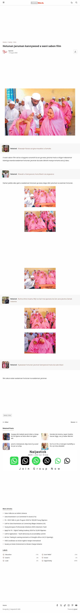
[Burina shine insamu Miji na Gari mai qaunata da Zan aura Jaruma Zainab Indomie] (5, 303)
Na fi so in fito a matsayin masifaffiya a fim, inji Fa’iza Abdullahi (62, 445)
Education (8, 554)
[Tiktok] (65, 606)
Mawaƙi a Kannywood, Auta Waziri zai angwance (36, 174)
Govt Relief (47, 554)
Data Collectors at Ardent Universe (16, 513)
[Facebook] (57, 606)
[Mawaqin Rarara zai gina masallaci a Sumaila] (5, 151)
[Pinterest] (72, 606)
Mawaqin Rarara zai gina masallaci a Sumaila (34, 148)
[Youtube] (76, 606)
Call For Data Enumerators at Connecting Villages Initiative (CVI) (25, 523)
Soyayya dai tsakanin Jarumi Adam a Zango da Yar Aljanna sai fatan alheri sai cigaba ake (25, 436)
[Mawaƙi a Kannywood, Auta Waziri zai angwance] (5, 177)
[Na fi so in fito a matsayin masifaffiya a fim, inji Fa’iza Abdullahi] (44, 449)
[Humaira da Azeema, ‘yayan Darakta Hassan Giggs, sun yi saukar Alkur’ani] (44, 440)
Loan (6, 561)
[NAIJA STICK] (37, 2)
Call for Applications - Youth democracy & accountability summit (25, 534)
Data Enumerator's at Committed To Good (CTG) (20, 517)
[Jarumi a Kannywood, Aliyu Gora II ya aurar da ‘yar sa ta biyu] (6, 449)
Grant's (7, 558)
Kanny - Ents (7, 415)
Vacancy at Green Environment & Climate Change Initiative (23, 544)
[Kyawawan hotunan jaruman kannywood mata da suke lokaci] (5, 368)
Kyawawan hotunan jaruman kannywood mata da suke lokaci (40, 365)
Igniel (75, 609)
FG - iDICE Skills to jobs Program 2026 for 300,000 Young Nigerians (26, 520)
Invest (46, 558)
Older (6, 422)
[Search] (76, 2)
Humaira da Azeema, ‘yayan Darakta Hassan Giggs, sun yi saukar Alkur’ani (61, 435)
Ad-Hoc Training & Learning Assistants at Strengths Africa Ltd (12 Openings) (29, 537)
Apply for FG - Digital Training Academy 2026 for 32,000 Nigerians (25, 530)
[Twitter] (61, 606)
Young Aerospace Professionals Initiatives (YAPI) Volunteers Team (26, 527)
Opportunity (48, 561)
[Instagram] (69, 606)
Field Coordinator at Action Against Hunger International (23, 541)
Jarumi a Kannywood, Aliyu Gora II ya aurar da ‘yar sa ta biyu (24, 445)
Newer (73, 422)
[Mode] (71, 2)
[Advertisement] (40, 23)
